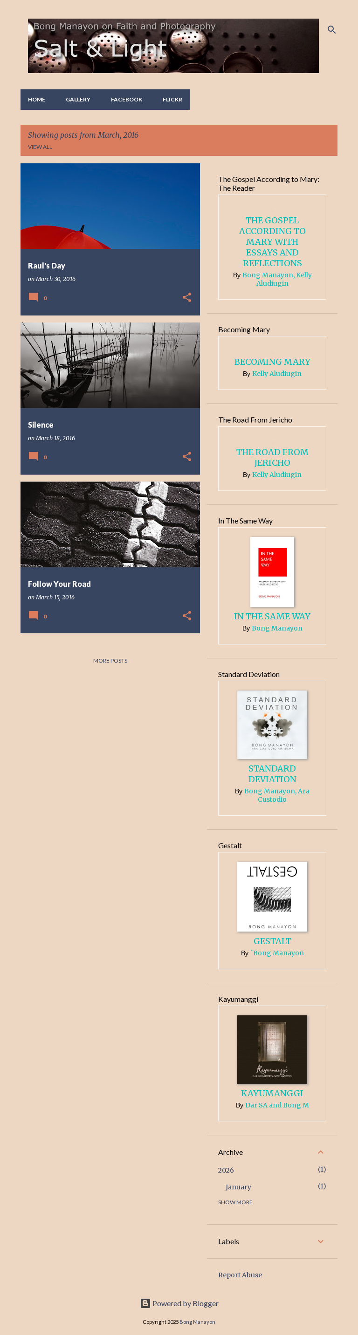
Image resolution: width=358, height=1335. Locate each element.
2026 (226, 1170)
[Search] (331, 30)
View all (40, 146)
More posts (110, 660)
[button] (187, 298)
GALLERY (78, 99)
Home (36, 99)
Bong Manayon (197, 1322)
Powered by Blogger (185, 1303)
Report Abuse (240, 1275)
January (238, 1187)
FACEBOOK (126, 99)
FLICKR (172, 99)
